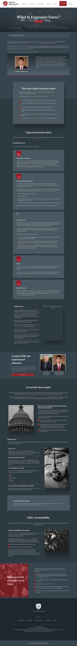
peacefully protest (26, 222)
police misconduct (40, 397)
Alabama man (30, 163)
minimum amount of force (33, 43)
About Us (54, 3)
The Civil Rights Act (12, 470)
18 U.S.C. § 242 (14, 451)
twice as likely (34, 114)
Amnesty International (27, 272)
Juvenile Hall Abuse (40, 3)
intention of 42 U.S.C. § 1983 (16, 533)
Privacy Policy (38, 616)
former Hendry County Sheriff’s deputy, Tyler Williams (34, 165)
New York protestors (23, 160)
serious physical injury (38, 290)
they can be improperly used (46, 190)
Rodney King (23, 266)
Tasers (18, 183)
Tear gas (19, 237)
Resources (48, 3)
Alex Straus (46, 373)
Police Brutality (23, 3)
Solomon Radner (20, 369)
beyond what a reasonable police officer (48, 41)
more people (34, 96)
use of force (56, 503)
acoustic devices (29, 245)
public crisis (34, 91)
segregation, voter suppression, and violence (18, 47)
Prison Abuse (31, 3)
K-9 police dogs (38, 138)
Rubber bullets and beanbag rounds (26, 241)
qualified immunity (26, 538)
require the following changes (55, 570)
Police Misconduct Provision (16, 460)
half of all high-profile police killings (36, 118)
